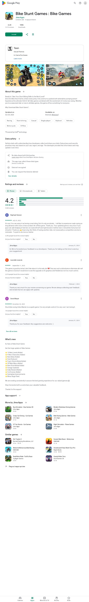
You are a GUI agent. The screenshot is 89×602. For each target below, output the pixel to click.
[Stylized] (58, 120)
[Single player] (45, 120)
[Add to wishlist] (33, 34)
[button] (25, 75)
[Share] (27, 34)
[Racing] (9, 120)
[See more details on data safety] (12, 176)
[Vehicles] (69, 120)
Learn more (18, 59)
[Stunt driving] (21, 120)
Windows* (55, 115)
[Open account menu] (85, 3)
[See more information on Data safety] (19, 138)
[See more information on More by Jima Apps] (25, 402)
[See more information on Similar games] (21, 434)
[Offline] (23, 125)
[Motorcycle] (11, 125)
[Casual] (33, 120)
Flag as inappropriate (15, 466)
